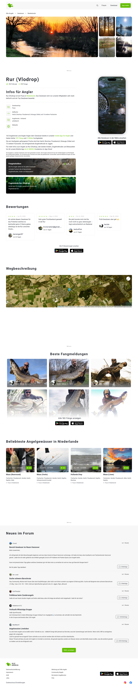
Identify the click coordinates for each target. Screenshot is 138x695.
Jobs (7, 678)
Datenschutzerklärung (13, 669)
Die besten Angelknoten (59, 675)
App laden (125, 5)
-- (12, 127)
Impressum (9, 672)
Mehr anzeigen (69, 650)
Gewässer (113, 5)
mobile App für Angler (62, 136)
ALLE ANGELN (30, 149)
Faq (53, 678)
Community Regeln (57, 672)
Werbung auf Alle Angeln (59, 669)
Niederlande (31, 96)
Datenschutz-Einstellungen (15, 683)
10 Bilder (30, 138)
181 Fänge (19, 138)
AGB (7, 675)
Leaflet (59, 306)
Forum (104, 5)
